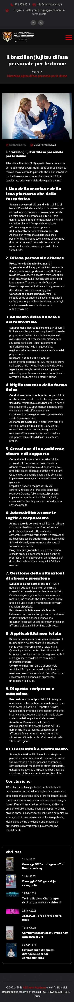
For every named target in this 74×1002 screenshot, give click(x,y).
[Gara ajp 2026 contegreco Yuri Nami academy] (12, 864)
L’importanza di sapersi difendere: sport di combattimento (38, 954)
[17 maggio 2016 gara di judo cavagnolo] (12, 881)
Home (35, 71)
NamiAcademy (17, 144)
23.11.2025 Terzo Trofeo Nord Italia (42, 918)
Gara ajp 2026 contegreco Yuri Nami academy (43, 866)
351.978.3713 (22, 4)
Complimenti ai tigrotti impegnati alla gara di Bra (45, 935)
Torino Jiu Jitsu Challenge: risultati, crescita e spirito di (41, 900)
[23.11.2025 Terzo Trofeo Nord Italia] (12, 915)
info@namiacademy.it (49, 4)
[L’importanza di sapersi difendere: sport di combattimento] (12, 950)
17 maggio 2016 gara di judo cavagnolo (40, 883)
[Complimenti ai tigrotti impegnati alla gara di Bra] (12, 933)
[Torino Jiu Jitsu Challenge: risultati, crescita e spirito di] (12, 898)
